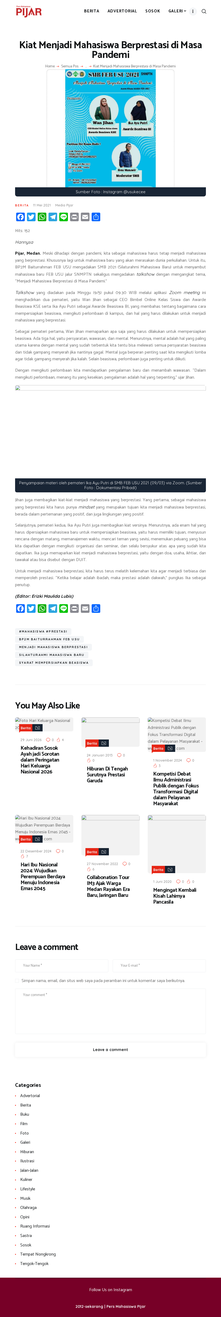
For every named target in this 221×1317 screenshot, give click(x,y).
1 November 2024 (167, 760)
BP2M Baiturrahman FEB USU (49, 639)
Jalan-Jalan (29, 1170)
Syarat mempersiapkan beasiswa (54, 663)
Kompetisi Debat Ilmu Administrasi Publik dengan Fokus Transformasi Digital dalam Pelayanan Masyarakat (176, 789)
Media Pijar (64, 205)
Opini (24, 1217)
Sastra (26, 1235)
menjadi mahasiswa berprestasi (53, 647)
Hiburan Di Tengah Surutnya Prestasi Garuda (107, 775)
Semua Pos (69, 66)
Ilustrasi (27, 1161)
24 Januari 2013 (100, 755)
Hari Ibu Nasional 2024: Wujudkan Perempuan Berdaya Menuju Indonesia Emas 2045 (42, 877)
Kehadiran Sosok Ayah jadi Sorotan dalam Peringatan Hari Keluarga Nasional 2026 (39, 760)
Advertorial (30, 1096)
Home (50, 66)
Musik (25, 1198)
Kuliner (26, 1179)
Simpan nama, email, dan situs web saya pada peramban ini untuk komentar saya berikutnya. (103, 981)
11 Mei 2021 (42, 205)
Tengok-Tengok (34, 1263)
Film (23, 1124)
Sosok (25, 1245)
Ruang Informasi (35, 1226)
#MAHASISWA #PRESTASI (43, 631)
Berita (22, 205)
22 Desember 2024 (35, 851)
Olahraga (28, 1207)
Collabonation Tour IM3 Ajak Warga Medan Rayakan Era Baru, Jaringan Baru (108, 886)
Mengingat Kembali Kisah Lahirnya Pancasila (174, 896)
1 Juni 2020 (162, 881)
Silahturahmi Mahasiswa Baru (51, 655)
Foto (24, 1133)
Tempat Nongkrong (38, 1254)
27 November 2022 (102, 864)
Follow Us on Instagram (110, 1290)
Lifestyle (27, 1189)
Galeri (25, 1142)
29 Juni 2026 (31, 740)
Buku (24, 1114)
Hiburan (27, 1152)
